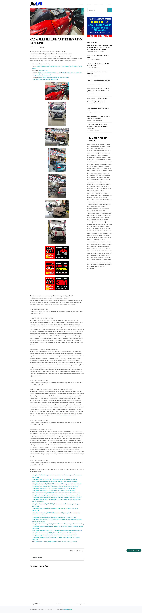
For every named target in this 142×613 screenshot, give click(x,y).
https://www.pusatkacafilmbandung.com (49, 73)
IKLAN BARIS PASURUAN (101, 237)
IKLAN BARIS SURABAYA (93, 148)
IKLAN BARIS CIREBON (102, 213)
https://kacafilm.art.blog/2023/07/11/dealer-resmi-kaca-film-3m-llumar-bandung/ (55, 486)
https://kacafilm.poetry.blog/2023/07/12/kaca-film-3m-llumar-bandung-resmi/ (54, 535)
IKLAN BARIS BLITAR (92, 262)
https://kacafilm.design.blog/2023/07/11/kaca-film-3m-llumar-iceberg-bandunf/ (54, 482)
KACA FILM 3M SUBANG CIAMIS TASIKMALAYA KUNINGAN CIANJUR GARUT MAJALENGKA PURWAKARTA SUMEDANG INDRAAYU (99, 47)
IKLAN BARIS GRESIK (105, 257)
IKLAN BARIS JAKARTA (93, 206)
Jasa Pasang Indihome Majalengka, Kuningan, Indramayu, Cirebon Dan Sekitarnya (97, 126)
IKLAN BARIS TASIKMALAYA (99, 175)
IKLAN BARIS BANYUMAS (94, 197)
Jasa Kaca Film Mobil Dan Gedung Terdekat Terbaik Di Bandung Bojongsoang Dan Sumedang (97, 100)
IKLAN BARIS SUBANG (98, 157)
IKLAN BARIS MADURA (103, 217)
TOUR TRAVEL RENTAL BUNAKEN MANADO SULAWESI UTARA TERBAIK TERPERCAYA (98, 81)
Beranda (58, 604)
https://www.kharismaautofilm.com (72, 73)
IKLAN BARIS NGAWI (96, 226)
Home (81, 4)
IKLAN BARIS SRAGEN (92, 255)
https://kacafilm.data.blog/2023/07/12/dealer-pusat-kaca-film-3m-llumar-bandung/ (56, 493)
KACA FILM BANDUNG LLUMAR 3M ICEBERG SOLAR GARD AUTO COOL (98, 117)
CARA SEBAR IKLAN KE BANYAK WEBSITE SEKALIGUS (98, 109)
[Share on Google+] (80, 551)
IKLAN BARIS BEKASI (99, 233)
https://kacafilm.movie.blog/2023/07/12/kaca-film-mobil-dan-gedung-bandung (54, 542)
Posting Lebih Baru (35, 604)
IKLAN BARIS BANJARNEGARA (103, 253)
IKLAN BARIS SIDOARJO (98, 249)
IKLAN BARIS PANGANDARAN (102, 204)
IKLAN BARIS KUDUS (104, 153)
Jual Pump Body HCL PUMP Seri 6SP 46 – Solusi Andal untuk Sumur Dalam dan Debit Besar (98, 90)
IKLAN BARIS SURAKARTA (103, 177)
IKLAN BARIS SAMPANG (99, 222)
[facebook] (74, 551)
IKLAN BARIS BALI (100, 164)
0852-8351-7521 (43, 70)
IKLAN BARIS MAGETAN (101, 242)
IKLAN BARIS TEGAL (98, 229)
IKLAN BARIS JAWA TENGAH (94, 246)
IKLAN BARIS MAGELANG (105, 195)
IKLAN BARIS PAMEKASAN (101, 231)
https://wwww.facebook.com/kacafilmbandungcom (53, 77)
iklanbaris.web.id (67, 609)
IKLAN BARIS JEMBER (104, 260)
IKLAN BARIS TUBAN (101, 215)
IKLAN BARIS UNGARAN (93, 144)
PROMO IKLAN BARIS (102, 189)
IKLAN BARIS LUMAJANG (102, 200)
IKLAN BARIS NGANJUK (93, 257)
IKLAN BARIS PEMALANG (98, 251)
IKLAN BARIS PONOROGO (103, 193)
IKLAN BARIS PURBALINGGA (101, 162)
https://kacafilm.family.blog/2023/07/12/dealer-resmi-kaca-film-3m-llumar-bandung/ (56, 495)
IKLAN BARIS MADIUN (102, 168)
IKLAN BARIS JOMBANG (102, 209)
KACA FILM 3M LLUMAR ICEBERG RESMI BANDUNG (97, 73)
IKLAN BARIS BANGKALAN (102, 264)
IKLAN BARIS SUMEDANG (93, 182)
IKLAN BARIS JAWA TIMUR (94, 155)
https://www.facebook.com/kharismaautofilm (45, 79)
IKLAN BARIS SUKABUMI (98, 160)
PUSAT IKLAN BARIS (98, 235)
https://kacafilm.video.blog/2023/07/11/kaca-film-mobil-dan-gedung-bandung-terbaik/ (56, 484)
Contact (107, 4)
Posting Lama (80, 604)
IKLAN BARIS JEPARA (92, 153)
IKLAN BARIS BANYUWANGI (94, 220)
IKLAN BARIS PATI (102, 262)
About (89, 4)
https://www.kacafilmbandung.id (41, 75)
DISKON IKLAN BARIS (105, 180)
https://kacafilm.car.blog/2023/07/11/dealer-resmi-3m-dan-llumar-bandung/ (53, 490)
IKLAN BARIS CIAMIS (105, 146)
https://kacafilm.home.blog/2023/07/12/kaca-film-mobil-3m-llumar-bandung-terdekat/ (56, 497)
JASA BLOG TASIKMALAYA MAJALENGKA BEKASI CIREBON (98, 64)
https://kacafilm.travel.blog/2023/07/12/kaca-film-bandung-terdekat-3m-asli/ (54, 517)
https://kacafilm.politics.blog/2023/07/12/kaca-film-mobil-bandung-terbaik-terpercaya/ (57, 530)
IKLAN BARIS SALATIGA (93, 146)
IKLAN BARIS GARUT (92, 211)
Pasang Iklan (134, 550)
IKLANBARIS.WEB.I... (100, 186)
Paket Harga (98, 4)
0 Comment (101, 51)
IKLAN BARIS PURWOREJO (105, 171)
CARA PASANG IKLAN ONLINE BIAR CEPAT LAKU (98, 56)
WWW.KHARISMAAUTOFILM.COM (67, 416)
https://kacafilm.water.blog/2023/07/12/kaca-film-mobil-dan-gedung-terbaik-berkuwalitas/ (58, 524)
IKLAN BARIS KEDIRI (105, 144)
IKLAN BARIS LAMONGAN (100, 184)
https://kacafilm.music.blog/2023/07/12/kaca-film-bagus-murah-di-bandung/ (54, 533)
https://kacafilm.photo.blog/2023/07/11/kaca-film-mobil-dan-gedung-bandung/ (54, 479)
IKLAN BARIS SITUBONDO (104, 244)
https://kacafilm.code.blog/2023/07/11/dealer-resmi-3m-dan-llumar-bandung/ (54, 488)
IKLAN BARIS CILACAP (93, 260)
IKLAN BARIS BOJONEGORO (95, 173)
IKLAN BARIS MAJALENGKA (104, 151)
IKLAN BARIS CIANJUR (93, 195)
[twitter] (77, 551)
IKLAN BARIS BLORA (104, 255)
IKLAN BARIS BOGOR (97, 166)
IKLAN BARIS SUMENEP (93, 180)
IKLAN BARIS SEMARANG (99, 224)
